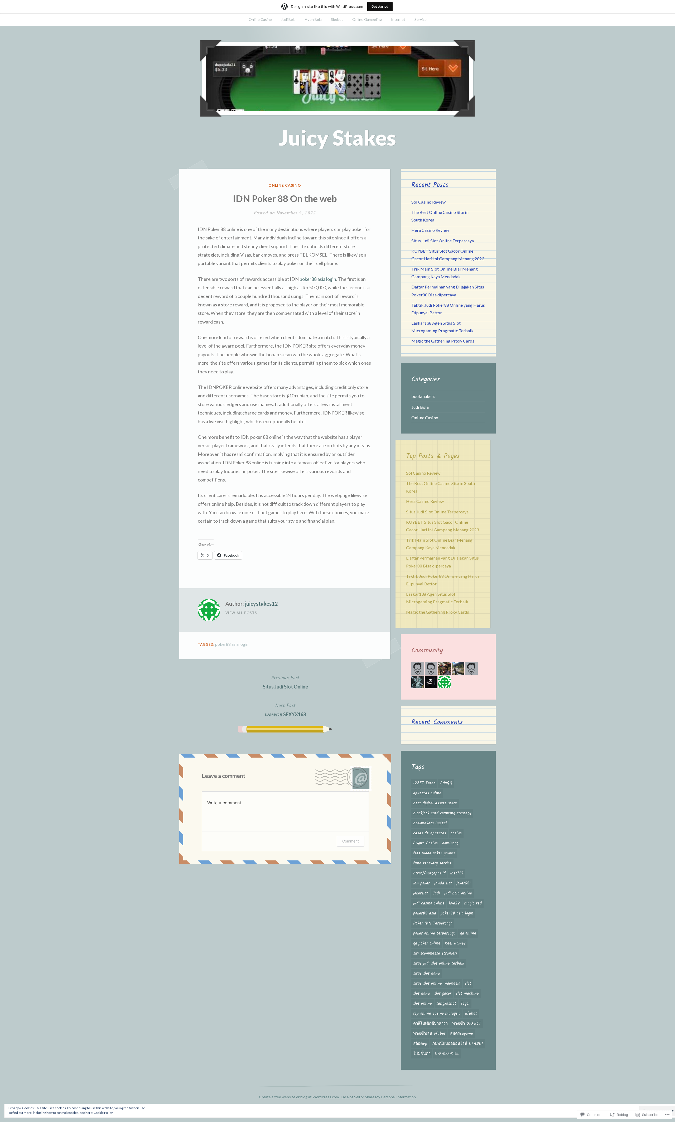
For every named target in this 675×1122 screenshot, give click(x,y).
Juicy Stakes (337, 137)
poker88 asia (424, 913)
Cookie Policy (103, 1113)
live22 (454, 903)
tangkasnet (446, 1003)
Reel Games (455, 943)
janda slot (443, 883)
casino (456, 833)
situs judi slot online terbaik (438, 963)
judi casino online (429, 903)
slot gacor (442, 993)
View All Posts (241, 613)
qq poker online (426, 943)
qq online (468, 933)
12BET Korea (424, 783)
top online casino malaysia (437, 1013)
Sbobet (337, 19)
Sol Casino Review (428, 201)
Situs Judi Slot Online (285, 682)
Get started (380, 6)
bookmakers (423, 396)
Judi (436, 893)
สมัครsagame (461, 1033)
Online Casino (260, 19)
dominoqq (450, 843)
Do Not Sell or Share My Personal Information (378, 1097)
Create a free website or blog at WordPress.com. (299, 1097)
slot (468, 983)
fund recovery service (432, 863)
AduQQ (446, 783)
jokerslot (420, 893)
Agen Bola (313, 19)
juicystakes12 (261, 603)
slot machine (467, 993)
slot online (422, 1003)
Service (420, 19)
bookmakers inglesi (430, 823)
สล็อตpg (420, 1044)
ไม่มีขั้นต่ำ (422, 1054)
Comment (350, 841)
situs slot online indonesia (436, 983)
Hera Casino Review (430, 230)
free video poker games (434, 853)
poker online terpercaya (434, 933)
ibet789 (456, 873)
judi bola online (458, 893)
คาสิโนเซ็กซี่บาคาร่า (430, 1023)
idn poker (421, 883)
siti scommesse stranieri (435, 953)
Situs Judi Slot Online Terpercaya (442, 240)
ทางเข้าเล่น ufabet (429, 1033)
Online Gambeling (367, 19)
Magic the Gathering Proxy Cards (442, 340)
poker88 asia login (318, 279)
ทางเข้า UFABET (466, 1023)
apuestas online (427, 793)
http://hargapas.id (429, 873)
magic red (473, 903)
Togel (465, 1003)
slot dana (421, 993)
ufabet (471, 1013)
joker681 (463, 883)
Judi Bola (288, 19)
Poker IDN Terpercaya (432, 923)
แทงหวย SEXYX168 (285, 709)
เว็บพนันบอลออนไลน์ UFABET (457, 1044)
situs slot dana (426, 973)
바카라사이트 (447, 1054)
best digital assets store (435, 803)
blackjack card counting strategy (442, 813)
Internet (398, 19)
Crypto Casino (425, 843)
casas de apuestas (429, 833)
